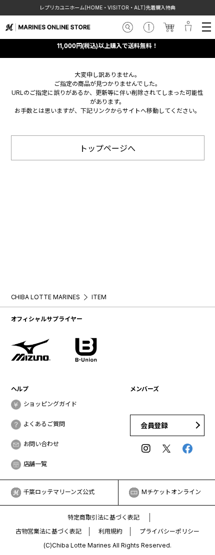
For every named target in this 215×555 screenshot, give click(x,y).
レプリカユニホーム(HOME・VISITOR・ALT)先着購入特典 (108, 7)
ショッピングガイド (51, 404)
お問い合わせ (42, 444)
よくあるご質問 (45, 424)
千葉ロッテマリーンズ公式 (59, 492)
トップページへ (108, 148)
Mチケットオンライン (171, 492)
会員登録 (154, 425)
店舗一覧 (36, 464)
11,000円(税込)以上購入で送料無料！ (107, 45)
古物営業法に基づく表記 (49, 531)
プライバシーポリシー (170, 531)
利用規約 (110, 531)
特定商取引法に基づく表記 (104, 517)
